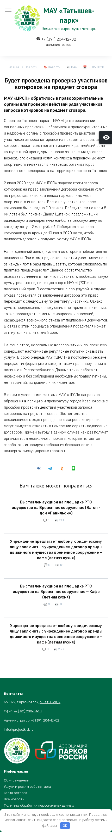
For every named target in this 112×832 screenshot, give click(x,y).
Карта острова (15, 793)
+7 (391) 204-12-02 (58, 42)
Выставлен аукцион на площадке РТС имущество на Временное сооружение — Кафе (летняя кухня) (56, 592)
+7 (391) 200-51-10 (28, 711)
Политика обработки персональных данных (39, 805)
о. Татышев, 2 (50, 702)
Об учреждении (16, 780)
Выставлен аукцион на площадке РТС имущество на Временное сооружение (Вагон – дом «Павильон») (56, 507)
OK (65, 826)
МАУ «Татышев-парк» (69, 15)
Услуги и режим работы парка (27, 787)
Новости (54, 67)
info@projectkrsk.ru (19, 729)
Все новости (14, 799)
